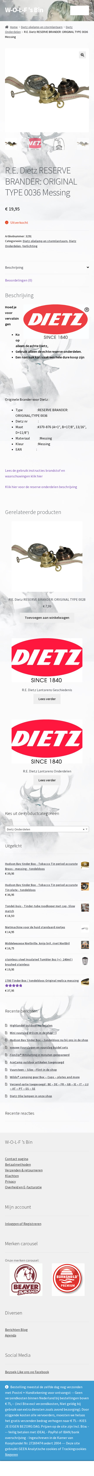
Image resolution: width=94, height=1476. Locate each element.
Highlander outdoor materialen (31, 1025)
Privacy (10, 1181)
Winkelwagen (72, 1465)
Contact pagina (16, 1159)
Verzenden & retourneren (24, 1170)
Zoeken (47, 1468)
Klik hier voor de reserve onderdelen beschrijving (41, 487)
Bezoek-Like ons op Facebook (27, 1372)
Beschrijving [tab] (14, 267)
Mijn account (15, 1468)
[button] (82, 54)
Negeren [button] (11, 1454)
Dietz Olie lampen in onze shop (31, 1096)
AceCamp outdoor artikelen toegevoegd (37, 1062)
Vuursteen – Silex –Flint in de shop (33, 1070)
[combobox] (47, 829)
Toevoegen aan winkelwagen (47, 617)
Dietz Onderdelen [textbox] (46, 829)
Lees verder (47, 699)
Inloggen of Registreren (23, 1224)
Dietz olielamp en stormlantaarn (42, 27)
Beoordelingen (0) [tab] (18, 280)
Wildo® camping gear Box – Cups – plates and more (45, 1077)
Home (14, 27)
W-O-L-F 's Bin (24, 9)
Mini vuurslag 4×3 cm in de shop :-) (33, 1033)
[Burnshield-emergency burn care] (26, 1279)
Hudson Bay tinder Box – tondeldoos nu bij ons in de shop (49, 1040)
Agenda (10, 1335)
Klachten (12, 1176)
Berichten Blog (16, 1329)
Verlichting (29, 246)
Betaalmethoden (18, 1164)
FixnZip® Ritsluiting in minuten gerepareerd (40, 1055)
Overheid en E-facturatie (23, 1187)
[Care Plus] (68, 1279)
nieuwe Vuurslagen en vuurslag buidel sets (39, 1047)
